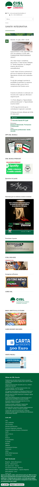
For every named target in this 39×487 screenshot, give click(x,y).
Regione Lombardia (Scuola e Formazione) (16, 430)
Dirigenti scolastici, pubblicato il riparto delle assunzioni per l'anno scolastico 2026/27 (16, 405)
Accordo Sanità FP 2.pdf (20, 120)
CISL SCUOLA (9, 424)
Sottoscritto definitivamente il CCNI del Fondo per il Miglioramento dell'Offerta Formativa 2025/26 (18, 398)
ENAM (8, 441)
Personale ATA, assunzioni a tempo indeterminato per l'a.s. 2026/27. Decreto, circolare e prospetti (19, 408)
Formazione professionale (18, 129)
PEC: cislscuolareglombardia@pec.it (16, 13)
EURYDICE (8, 449)
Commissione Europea (11, 447)
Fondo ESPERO (9, 439)
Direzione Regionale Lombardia (13, 428)
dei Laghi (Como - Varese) (12, 465)
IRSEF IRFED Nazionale (11, 453)
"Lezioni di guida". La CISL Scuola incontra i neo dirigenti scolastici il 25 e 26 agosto (17, 388)
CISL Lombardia (9, 422)
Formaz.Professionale (17, 124)
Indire (6, 436)
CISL (6, 420)
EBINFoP (7, 445)
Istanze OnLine (9, 434)
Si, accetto (5, 484)
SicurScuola (8, 455)
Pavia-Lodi (8, 473)
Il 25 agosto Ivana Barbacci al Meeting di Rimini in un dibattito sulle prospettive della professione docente (19, 392)
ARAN (7, 451)
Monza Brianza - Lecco (11, 471)
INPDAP (7, 443)
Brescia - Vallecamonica (11, 464)
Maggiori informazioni (16, 484)
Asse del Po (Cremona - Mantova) (14, 467)
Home (6, 23)
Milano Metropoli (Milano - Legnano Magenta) (17, 469)
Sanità (28, 129)
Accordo (13, 131)
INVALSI (7, 438)
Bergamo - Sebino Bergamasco (13, 462)
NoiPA (7, 432)
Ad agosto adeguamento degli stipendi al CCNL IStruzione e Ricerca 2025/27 (17, 401)
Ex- (6, 441)
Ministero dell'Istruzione (11, 426)
